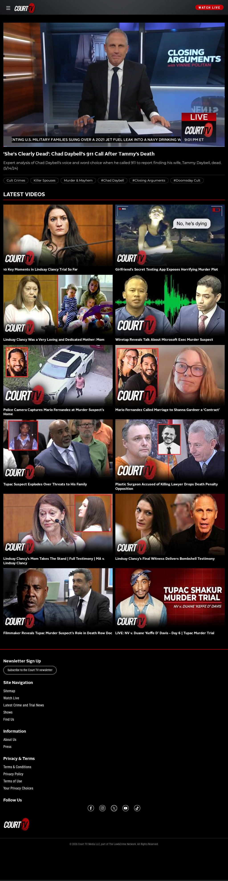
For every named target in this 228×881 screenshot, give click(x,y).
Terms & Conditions (17, 767)
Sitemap (9, 691)
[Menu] (7, 7)
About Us (9, 739)
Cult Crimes (16, 180)
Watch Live (209, 7)
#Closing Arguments (148, 180)
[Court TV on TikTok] (137, 808)
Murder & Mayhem (78, 180)
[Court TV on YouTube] (125, 808)
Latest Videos (24, 194)
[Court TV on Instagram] (102, 808)
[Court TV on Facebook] (91, 808)
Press (7, 747)
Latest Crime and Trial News (23, 705)
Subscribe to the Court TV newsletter (30, 670)
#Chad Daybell (112, 180)
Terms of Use (12, 781)
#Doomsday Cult (187, 180)
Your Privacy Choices (18, 788)
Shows (7, 712)
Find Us (8, 719)
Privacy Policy (13, 774)
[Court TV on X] (114, 808)
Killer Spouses (44, 180)
